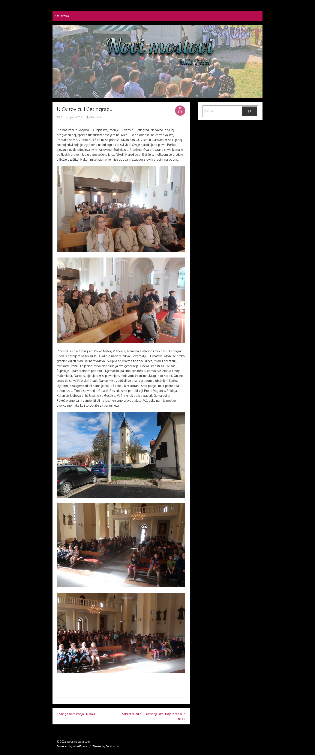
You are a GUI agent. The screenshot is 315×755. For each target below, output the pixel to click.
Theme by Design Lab (106, 746)
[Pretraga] (249, 111)
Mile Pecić (95, 117)
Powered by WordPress (72, 746)
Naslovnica (62, 16)
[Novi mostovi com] (157, 61)
